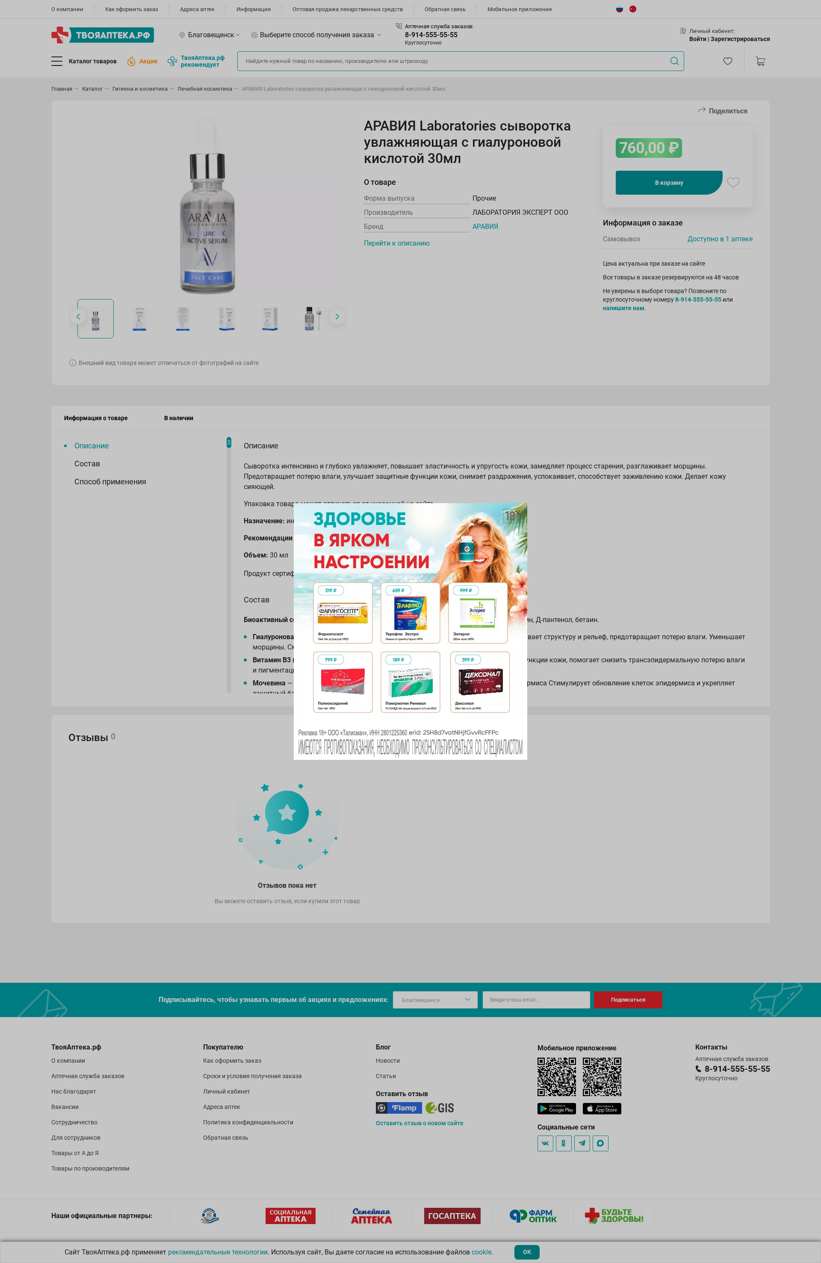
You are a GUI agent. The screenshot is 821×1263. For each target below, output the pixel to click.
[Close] (517, 512)
